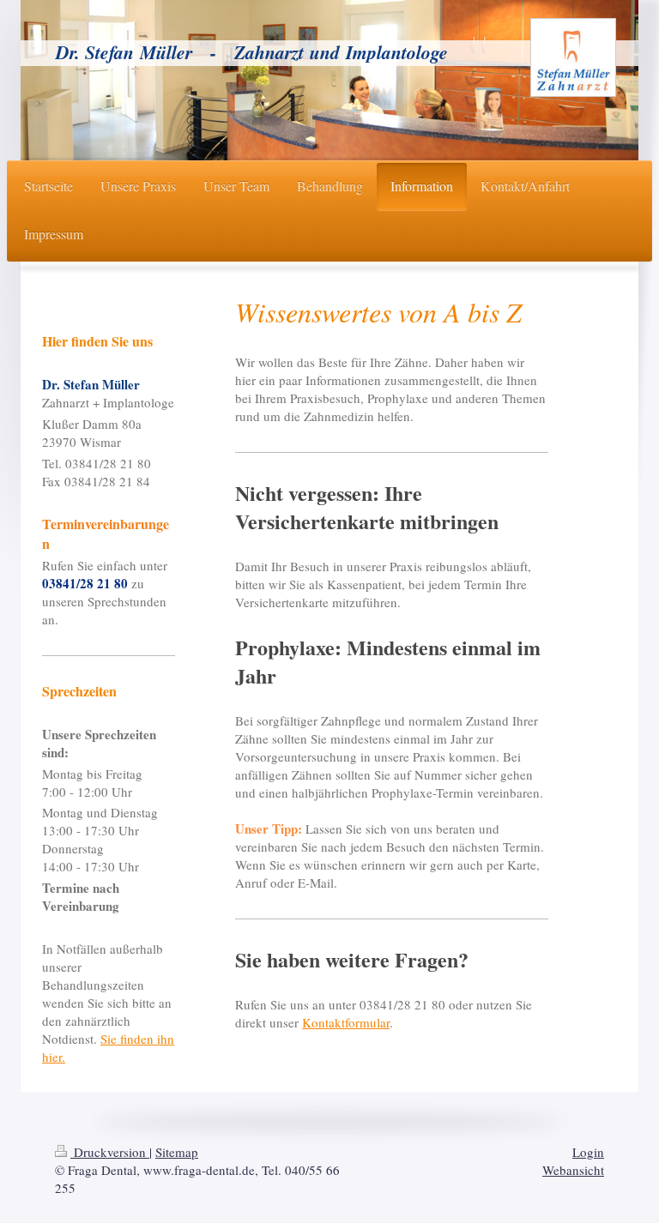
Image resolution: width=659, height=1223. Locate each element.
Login (588, 1151)
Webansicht (573, 1169)
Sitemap (176, 1151)
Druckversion (109, 1151)
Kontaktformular (346, 1022)
